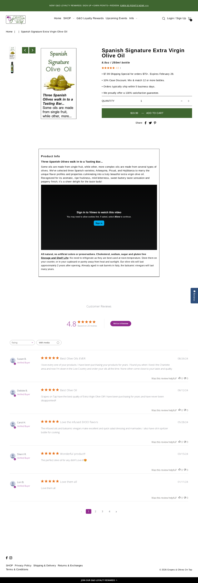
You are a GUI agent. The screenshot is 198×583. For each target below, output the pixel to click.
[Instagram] (10, 558)
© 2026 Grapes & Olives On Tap (175, 569)
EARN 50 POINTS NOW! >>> (134, 5)
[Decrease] (181, 101)
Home (9, 31)
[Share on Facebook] (145, 123)
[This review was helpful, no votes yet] (180, 378)
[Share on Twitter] (150, 123)
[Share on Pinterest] (155, 123)
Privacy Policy (23, 565)
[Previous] (25, 50)
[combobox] (22, 342)
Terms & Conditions (17, 569)
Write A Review (120, 323)
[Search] (163, 18)
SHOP (9, 565)
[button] (99, 580)
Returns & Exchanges (70, 565)
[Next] (32, 50)
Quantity (108, 101)
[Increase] (188, 101)
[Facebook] (7, 558)
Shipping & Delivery (44, 565)
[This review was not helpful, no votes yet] (185, 378)
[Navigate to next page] (116, 511)
